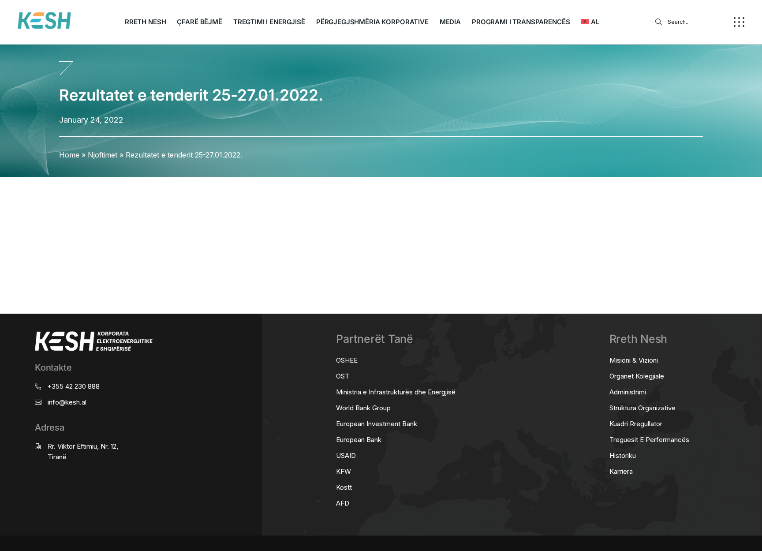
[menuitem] (590, 22)
